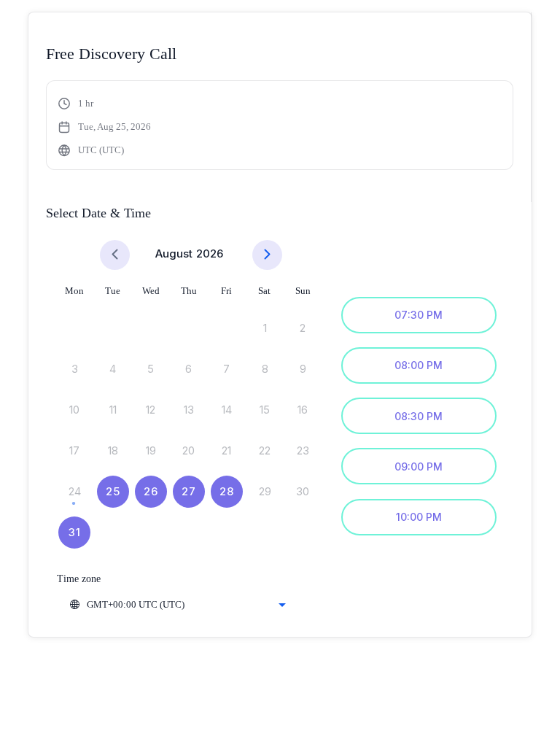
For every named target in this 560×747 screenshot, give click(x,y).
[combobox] (177, 604)
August (173, 253)
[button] (105, 127)
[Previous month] (115, 255)
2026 (209, 253)
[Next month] (267, 255)
